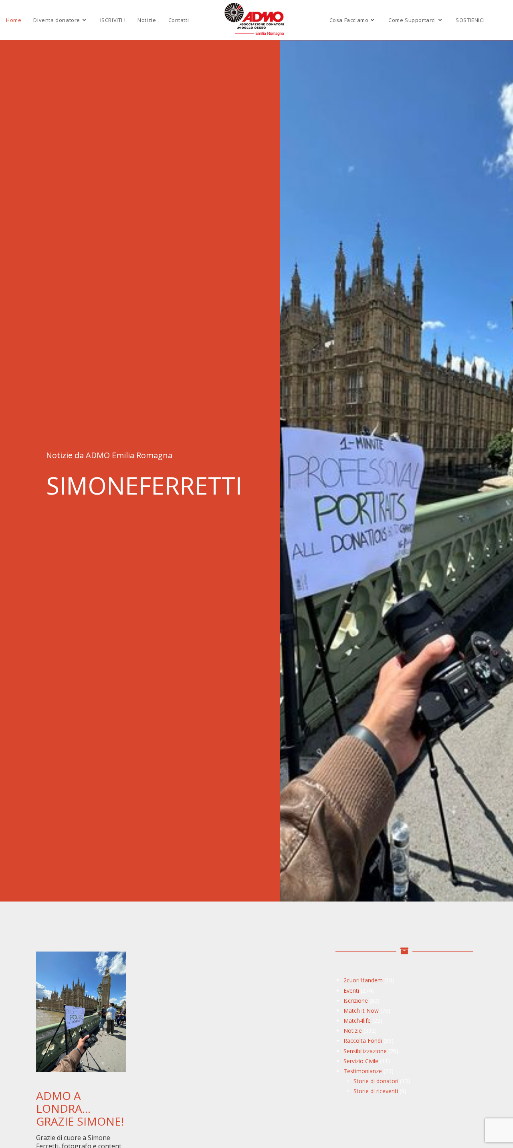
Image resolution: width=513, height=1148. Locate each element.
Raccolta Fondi (362, 1040)
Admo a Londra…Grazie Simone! (80, 1108)
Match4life (357, 1020)
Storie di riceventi (375, 1091)
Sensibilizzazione (365, 1051)
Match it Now (361, 1010)
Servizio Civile (360, 1061)
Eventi (351, 990)
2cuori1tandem (363, 980)
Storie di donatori (375, 1081)
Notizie (352, 1030)
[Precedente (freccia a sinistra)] (14, 574)
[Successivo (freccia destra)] (499, 574)
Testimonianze (362, 1071)
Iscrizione (355, 1000)
